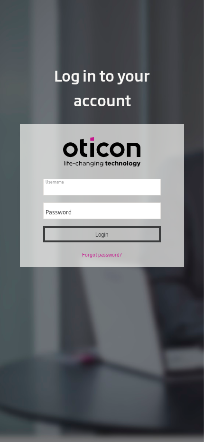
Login (102, 234)
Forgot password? (102, 254)
